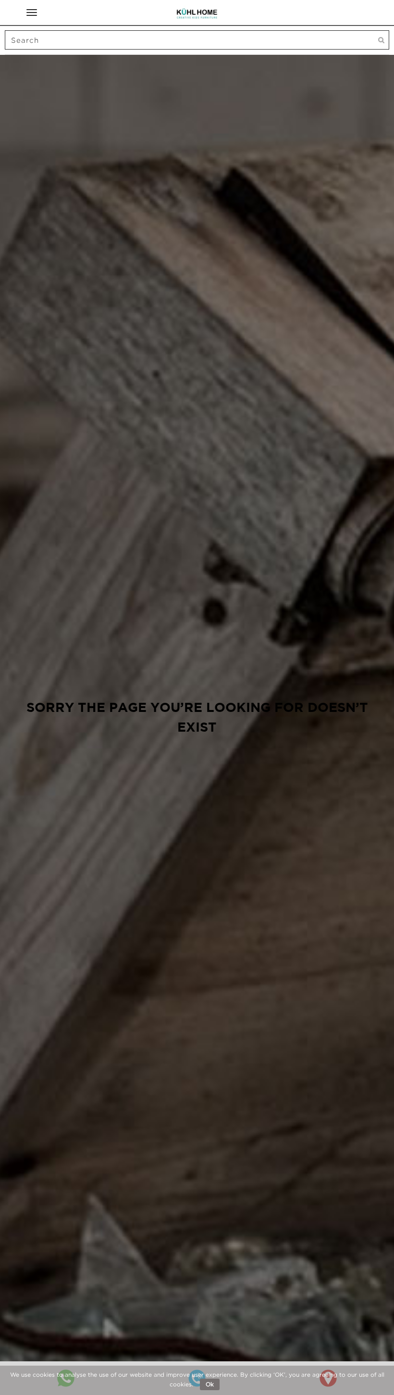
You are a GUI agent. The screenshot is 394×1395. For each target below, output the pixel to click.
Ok (210, 1384)
